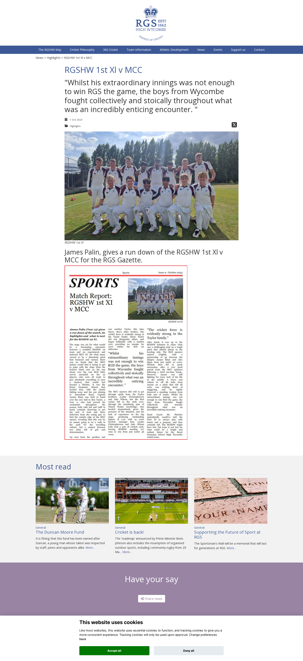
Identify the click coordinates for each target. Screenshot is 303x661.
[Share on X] (234, 126)
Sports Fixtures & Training (63, 2)
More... (90, 548)
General (41, 528)
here (82, 639)
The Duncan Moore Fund (60, 532)
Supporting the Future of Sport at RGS (227, 534)
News (39, 58)
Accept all (114, 650)
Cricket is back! (129, 532)
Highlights (54, 58)
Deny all (188, 650)
